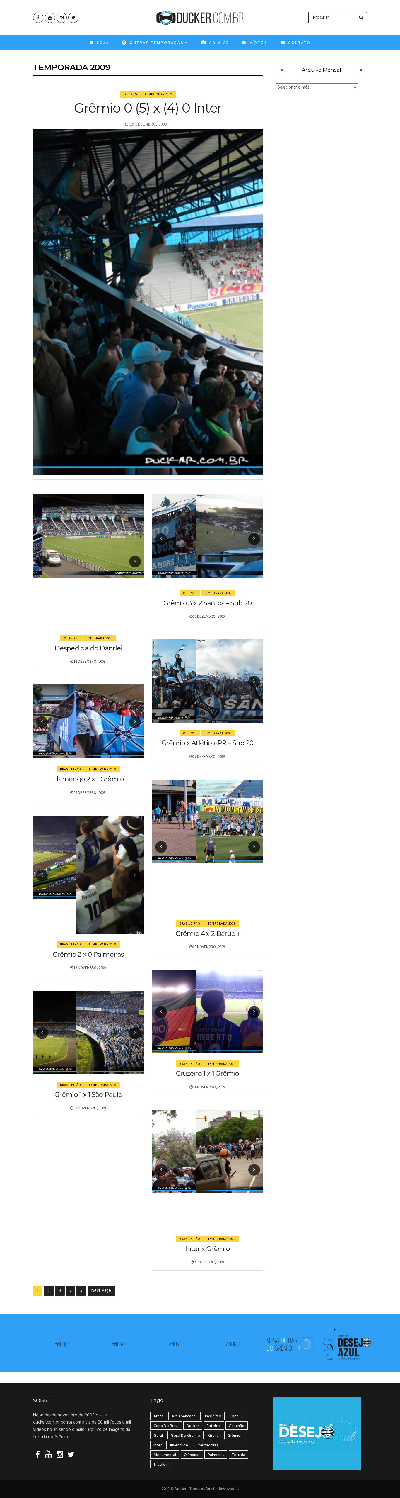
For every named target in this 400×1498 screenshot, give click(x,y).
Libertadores (207, 1445)
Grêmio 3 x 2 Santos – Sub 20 (207, 603)
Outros (130, 94)
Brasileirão (70, 769)
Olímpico (192, 1455)
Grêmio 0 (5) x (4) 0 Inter (148, 108)
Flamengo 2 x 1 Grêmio (88, 779)
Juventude (179, 1445)
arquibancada (184, 1416)
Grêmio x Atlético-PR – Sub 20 (208, 743)
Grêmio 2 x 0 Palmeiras (88, 954)
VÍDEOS (258, 42)
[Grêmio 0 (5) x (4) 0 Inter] (148, 302)
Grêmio (234, 1435)
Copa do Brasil (166, 1426)
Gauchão (237, 1426)
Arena (158, 1416)
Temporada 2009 (158, 94)
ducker (193, 1426)
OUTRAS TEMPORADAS (156, 42)
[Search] (361, 17)
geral (158, 1435)
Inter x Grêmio (207, 1249)
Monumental (164, 1455)
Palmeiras (216, 1455)
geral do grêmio (185, 1435)
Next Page (101, 1290)
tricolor (160, 1464)
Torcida (238, 1455)
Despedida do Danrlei (88, 648)
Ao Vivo (218, 42)
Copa (234, 1416)
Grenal (214, 1435)
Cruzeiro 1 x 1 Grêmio (207, 1073)
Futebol (214, 1426)
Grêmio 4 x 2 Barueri (207, 934)
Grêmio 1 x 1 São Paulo (88, 1095)
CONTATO (298, 42)
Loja (102, 42)
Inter (157, 1445)
